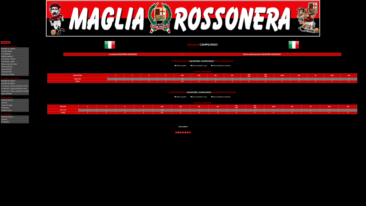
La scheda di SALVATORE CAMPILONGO (123, 54)
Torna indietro (183, 126)
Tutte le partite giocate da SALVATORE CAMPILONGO (262, 54)
